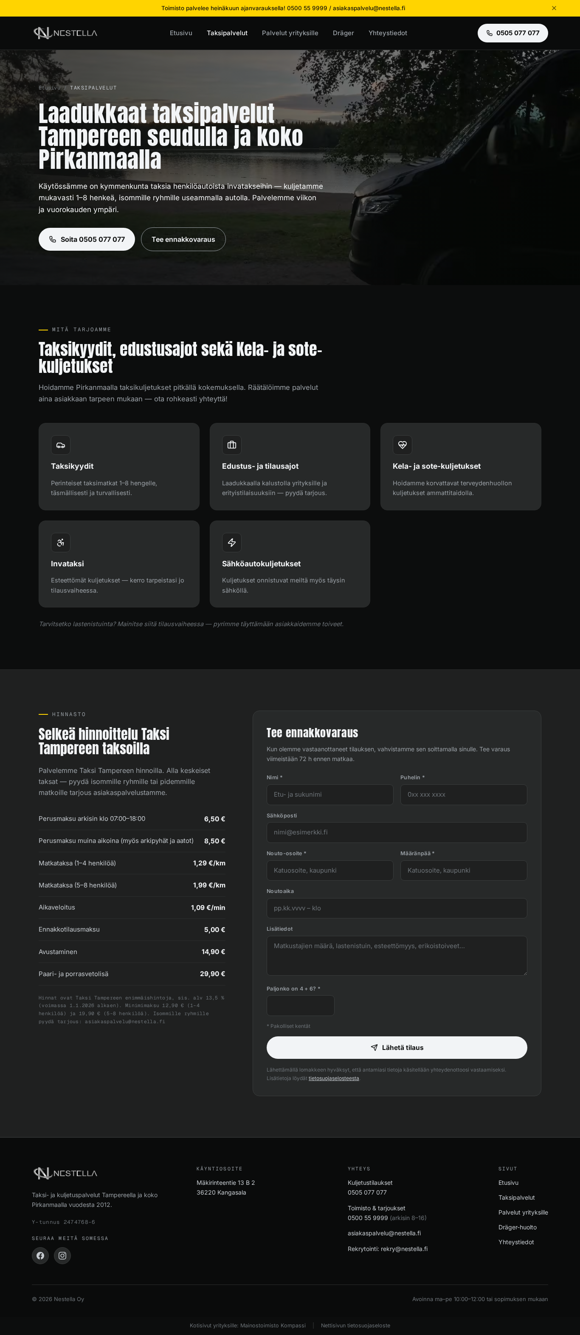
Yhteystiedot (388, 32)
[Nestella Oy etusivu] (65, 33)
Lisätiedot (280, 929)
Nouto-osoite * (287, 853)
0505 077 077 (518, 32)
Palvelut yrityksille (290, 32)
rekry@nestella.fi (404, 1248)
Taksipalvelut (227, 32)
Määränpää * (417, 853)
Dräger (343, 32)
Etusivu (181, 32)
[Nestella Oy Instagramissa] (62, 1255)
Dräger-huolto (517, 1227)
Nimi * (275, 777)
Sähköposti (282, 815)
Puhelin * (412, 777)
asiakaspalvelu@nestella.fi (384, 1233)
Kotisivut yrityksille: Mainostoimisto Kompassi (248, 1325)
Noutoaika (280, 891)
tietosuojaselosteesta (334, 1078)
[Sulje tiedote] (554, 8)
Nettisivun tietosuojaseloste (355, 1325)
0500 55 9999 (368, 1217)
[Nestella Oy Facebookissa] (40, 1255)
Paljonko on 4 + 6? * (294, 988)
